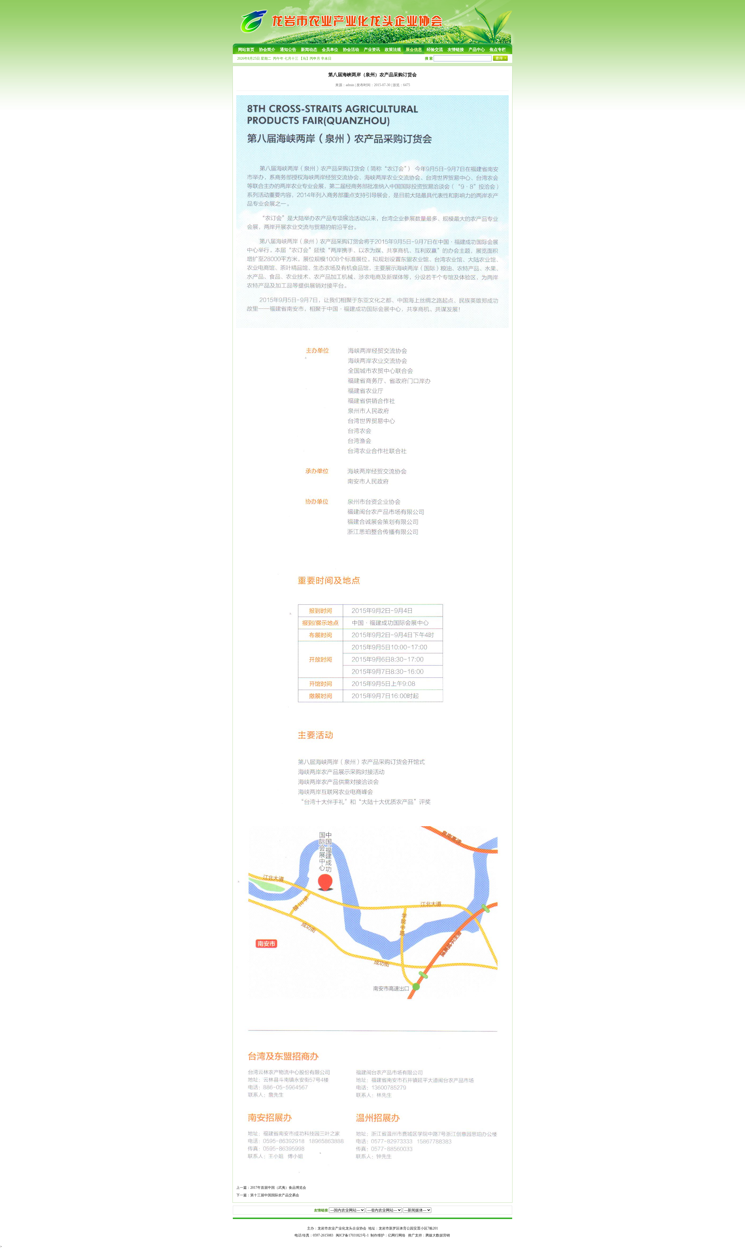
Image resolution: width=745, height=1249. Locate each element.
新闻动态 (309, 49)
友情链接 (456, 49)
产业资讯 (372, 49)
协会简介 (267, 49)
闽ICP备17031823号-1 (352, 1235)
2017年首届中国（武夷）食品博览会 (278, 1188)
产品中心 (477, 49)
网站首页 (246, 49)
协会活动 (351, 49)
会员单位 (330, 49)
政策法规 (393, 49)
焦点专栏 (497, 49)
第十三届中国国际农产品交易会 (274, 1195)
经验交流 (435, 49)
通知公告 (288, 49)
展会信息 (414, 49)
